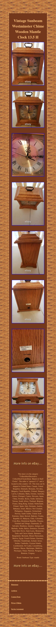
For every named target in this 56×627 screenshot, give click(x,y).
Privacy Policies (16, 603)
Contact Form (15, 597)
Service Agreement (17, 609)
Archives (14, 591)
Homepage (14, 584)
